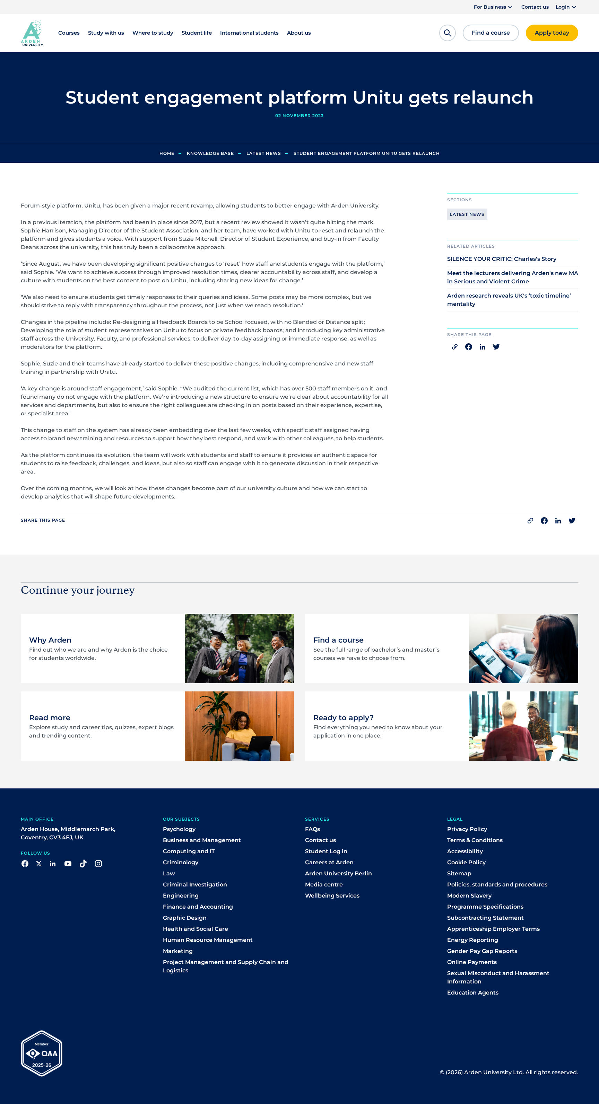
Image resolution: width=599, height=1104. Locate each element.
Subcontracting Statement (485, 918)
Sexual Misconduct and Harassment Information (498, 977)
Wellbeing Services (332, 895)
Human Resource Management (208, 940)
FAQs (312, 829)
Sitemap (459, 873)
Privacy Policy (467, 829)
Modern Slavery (469, 895)
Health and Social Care (195, 929)
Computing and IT (189, 851)
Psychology (179, 829)
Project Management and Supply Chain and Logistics (225, 966)
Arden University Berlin (338, 873)
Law (169, 873)
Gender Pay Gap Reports (482, 951)
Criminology (180, 862)
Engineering (181, 895)
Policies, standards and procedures (497, 884)
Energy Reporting (472, 940)
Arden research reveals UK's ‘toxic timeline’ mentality (509, 299)
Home (166, 153)
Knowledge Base (210, 153)
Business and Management (202, 840)
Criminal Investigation (195, 884)
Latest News (263, 153)
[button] (494, 7)
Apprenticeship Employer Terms (493, 929)
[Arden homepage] (32, 32)
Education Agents (472, 992)
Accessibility (465, 851)
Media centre (324, 884)
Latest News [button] (467, 214)
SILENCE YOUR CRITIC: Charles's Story (501, 259)
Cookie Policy (466, 862)
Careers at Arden (329, 862)
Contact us (535, 7)
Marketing (178, 951)
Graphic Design (185, 918)
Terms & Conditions (475, 840)
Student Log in (326, 851)
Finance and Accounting (198, 906)
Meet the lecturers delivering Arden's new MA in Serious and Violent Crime (512, 277)
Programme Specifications (485, 906)
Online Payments (472, 962)
